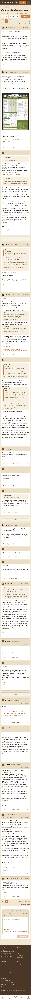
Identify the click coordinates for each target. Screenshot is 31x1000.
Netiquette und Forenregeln (7, 984)
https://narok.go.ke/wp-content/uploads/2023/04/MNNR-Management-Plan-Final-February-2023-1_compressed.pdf (14, 713)
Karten (18, 966)
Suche (18, 953)
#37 (28, 730)
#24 (28, 244)
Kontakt (3, 986)
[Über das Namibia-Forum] (2, 2)
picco (6, 294)
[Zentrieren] (10, 913)
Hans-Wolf (7, 728)
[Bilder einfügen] (7, 916)
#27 (28, 449)
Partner (18, 968)
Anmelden (22, 2)
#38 (28, 767)
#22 (28, 72)
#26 (28, 360)
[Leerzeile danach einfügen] (17, 913)
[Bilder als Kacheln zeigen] (6, 16)
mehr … (4, 482)
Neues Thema (20, 955)
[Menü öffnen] (28, 2)
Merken (12, 16)
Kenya (7, 7)
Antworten (25, 16)
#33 (28, 583)
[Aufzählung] (7, 913)
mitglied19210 (8, 153)
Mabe (6, 663)
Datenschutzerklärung (6, 980)
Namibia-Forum (8, 2)
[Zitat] (12, 913)
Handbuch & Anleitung (6, 972)
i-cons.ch (24, 990)
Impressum (3, 978)
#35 (28, 662)
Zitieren (15, 67)
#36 (28, 703)
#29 (28, 491)
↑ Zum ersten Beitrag (25, 21)
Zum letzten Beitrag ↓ (24, 23)
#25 (28, 294)
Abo (2, 970)
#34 (28, 644)
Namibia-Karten (20, 970)
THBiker (7, 469)
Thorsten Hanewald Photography (9, 479)
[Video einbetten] (26, 913)
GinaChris (7, 641)
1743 (6, 27)
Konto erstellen (4, 966)
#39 (28, 817)
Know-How (19, 964)
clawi (6, 549)
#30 (28, 525)
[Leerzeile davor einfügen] (15, 913)
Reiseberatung (20, 957)
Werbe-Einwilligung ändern (7, 982)
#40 (28, 878)
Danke (4, 67)
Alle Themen (19, 949)
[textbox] (15, 922)
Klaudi (6, 562)
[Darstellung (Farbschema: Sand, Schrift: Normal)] (16, 2)
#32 (28, 562)
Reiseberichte (20, 951)
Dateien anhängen (7, 929)
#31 (28, 549)
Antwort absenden (22, 936)
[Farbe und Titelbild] (17, 16)
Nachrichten (3, 968)
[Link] (21, 913)
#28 (28, 471)
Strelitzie (7, 764)
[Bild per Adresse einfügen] (4, 916)
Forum (2, 7)
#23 (28, 153)
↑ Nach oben (27, 901)
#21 (28, 27)
